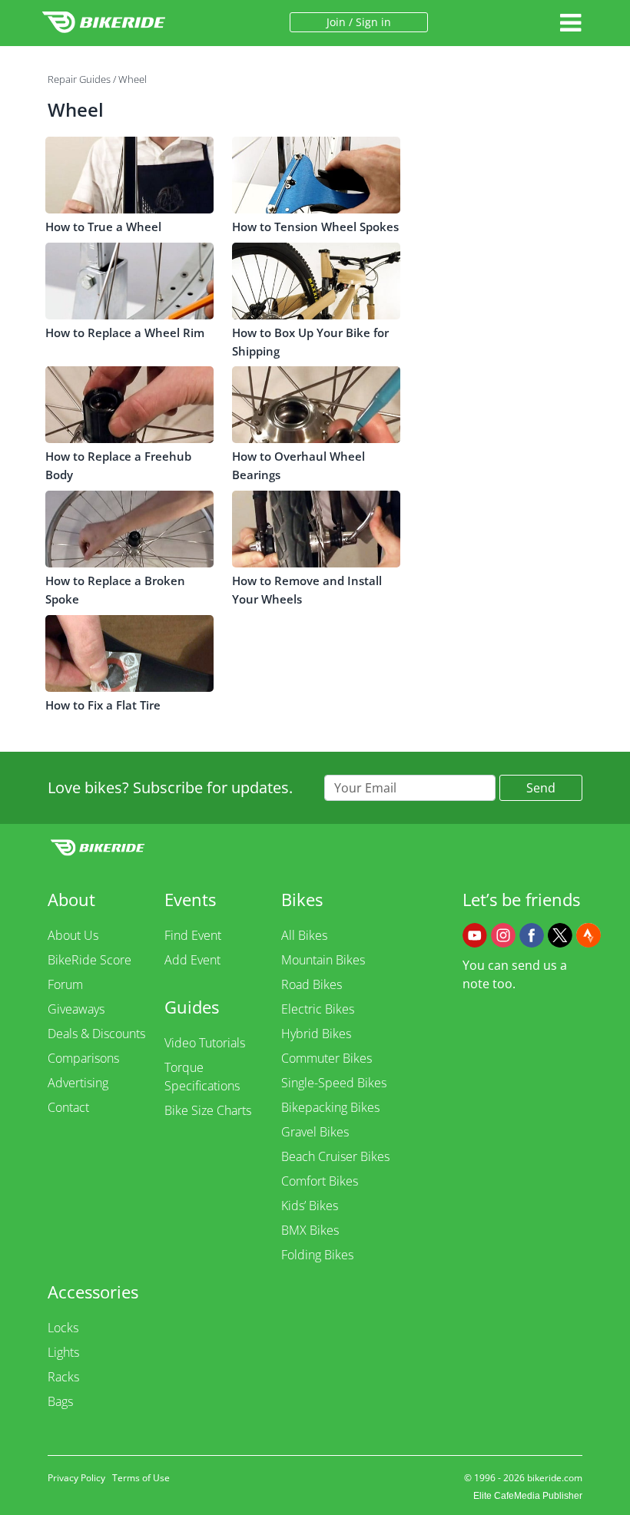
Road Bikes (311, 984)
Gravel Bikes (315, 1131)
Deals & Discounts (96, 1033)
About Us (73, 935)
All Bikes (304, 935)
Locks (63, 1327)
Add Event (192, 959)
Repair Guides (79, 79)
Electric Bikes (317, 1009)
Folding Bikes (317, 1254)
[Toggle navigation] (570, 22)
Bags (60, 1401)
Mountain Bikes (323, 959)
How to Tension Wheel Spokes (315, 226)
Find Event (192, 935)
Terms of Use (141, 1477)
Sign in (373, 22)
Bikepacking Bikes (330, 1107)
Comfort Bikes (319, 1181)
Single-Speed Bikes (333, 1082)
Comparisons (83, 1058)
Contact (68, 1107)
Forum (65, 984)
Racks (63, 1376)
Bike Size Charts (207, 1110)
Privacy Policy (76, 1477)
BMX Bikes (310, 1230)
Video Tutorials (204, 1042)
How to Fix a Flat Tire (103, 705)
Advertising (78, 1082)
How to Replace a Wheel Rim (124, 332)
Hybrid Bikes (316, 1033)
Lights (63, 1352)
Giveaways (76, 1009)
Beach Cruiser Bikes (335, 1156)
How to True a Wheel (103, 226)
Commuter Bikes (326, 1058)
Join (336, 22)
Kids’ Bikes (309, 1205)
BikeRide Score (89, 959)
